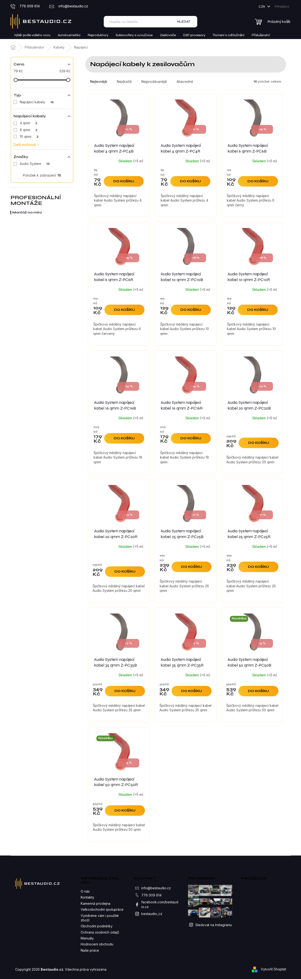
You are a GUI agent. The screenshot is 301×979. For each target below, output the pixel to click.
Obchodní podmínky (97, 926)
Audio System (35, 164)
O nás (85, 891)
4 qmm (28, 123)
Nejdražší (124, 81)
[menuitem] (32, 35)
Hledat (184, 22)
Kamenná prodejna (95, 903)
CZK (262, 6)
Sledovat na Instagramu (213, 925)
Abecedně (185, 81)
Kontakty (87, 897)
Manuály (87, 938)
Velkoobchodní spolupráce (102, 909)
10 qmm (29, 136)
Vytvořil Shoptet (273, 969)
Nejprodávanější (154, 81)
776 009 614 (151, 895)
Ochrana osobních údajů (100, 932)
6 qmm (28, 130)
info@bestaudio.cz (156, 888)
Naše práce (90, 950)
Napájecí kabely (37, 102)
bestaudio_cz (151, 914)
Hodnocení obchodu (97, 944)
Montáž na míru (27, 212)
